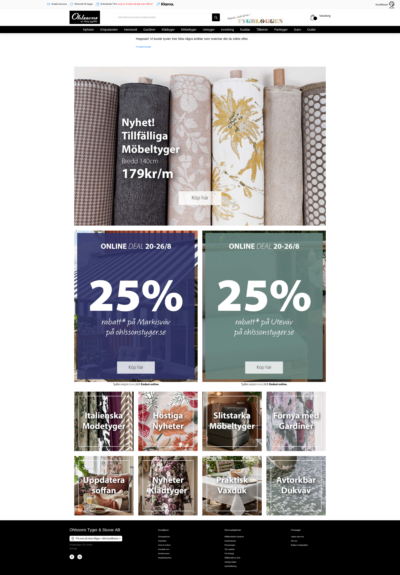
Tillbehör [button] (262, 29)
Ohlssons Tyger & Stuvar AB (95, 529)
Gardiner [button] (149, 29)
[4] (80, 557)
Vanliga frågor (230, 562)
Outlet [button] (311, 29)
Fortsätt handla (143, 46)
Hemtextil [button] (130, 29)
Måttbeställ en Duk (232, 558)
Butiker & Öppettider (299, 545)
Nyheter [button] (88, 29)
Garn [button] (297, 29)
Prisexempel (230, 545)
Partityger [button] (281, 29)
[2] (71, 557)
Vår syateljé (230, 549)
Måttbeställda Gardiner (234, 537)
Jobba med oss (297, 537)
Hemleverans (164, 553)
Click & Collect (164, 545)
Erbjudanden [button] (109, 29)
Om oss (294, 541)
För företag (229, 553)
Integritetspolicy (164, 558)
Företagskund (164, 537)
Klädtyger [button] (168, 29)
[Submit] (216, 17)
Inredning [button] (227, 29)
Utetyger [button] (209, 29)
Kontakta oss (163, 549)
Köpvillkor (162, 541)
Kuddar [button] (245, 29)
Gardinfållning (231, 566)
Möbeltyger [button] (189, 29)
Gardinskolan (230, 541)
